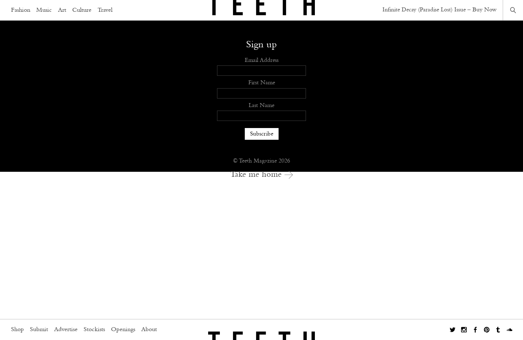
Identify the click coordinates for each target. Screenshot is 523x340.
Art (62, 10)
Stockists (94, 329)
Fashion (20, 10)
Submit (39, 329)
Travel (104, 10)
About (149, 329)
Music (44, 10)
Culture (81, 10)
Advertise (66, 329)
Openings (123, 329)
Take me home (257, 174)
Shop (17, 329)
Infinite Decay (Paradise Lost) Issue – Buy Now (439, 10)
